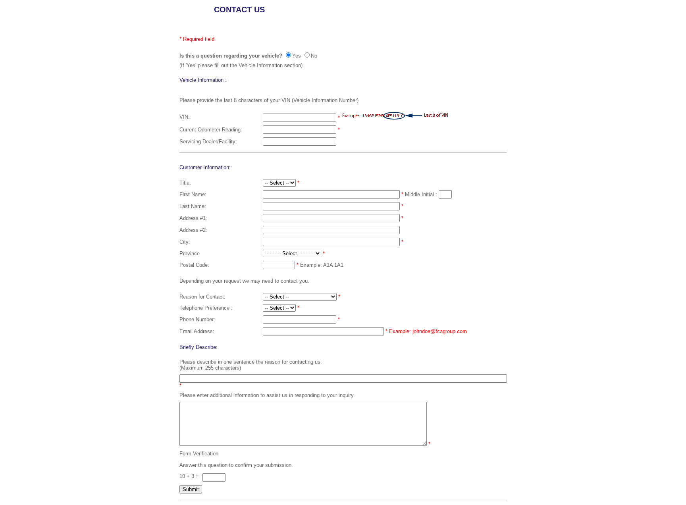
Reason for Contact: (202, 297)
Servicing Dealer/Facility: (208, 142)
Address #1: (193, 218)
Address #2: (193, 230)
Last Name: (192, 206)
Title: (185, 183)
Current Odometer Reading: (210, 130)
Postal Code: (194, 265)
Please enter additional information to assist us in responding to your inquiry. (267, 395)
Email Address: (196, 331)
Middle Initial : (422, 194)
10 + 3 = (189, 476)
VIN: (184, 117)
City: (184, 242)
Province (189, 253)
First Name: (192, 194)
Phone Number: (197, 319)
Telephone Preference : (206, 308)
